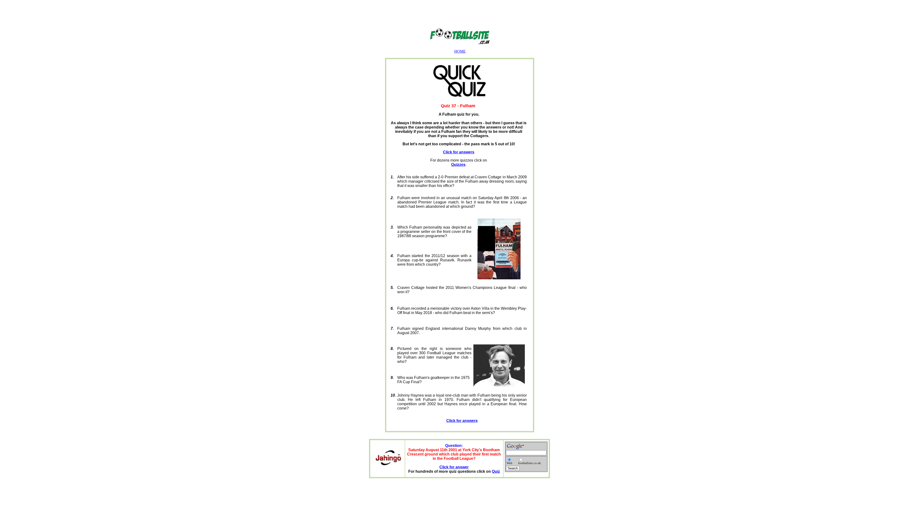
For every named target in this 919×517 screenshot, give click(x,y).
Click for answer (454, 467)
